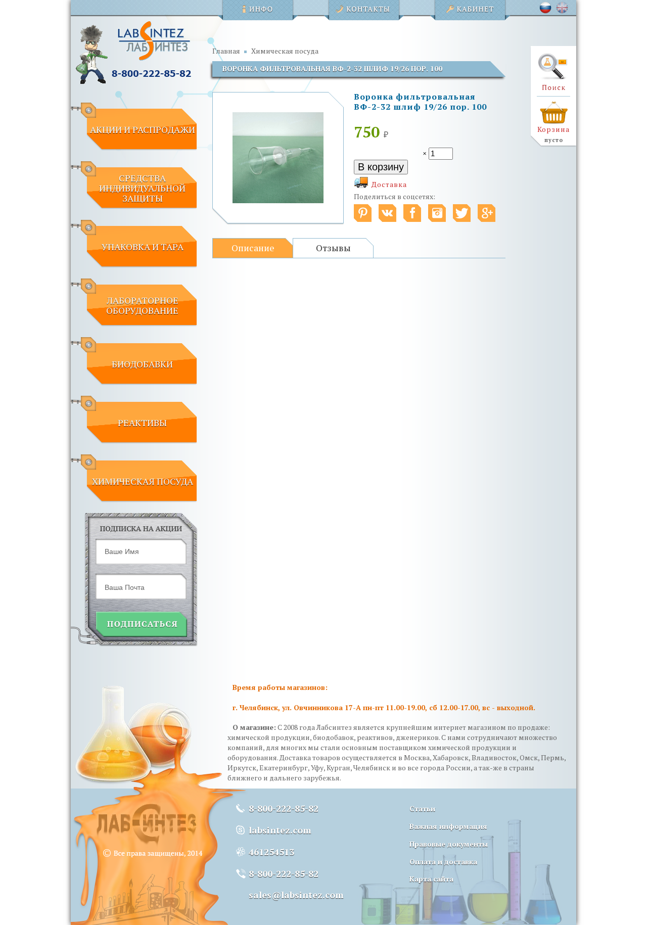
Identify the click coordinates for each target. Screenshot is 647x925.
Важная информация (448, 826)
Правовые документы (448, 844)
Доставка (389, 184)
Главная (226, 51)
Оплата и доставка (443, 861)
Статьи (422, 808)
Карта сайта (431, 879)
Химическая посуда (284, 51)
